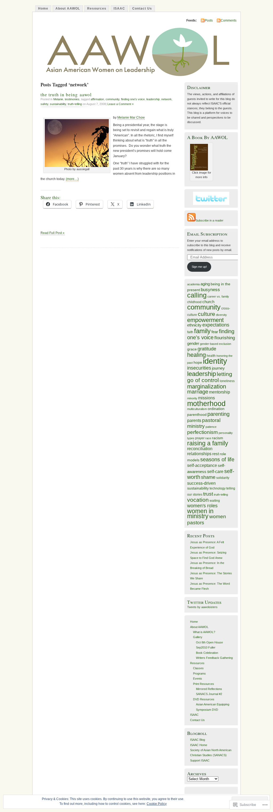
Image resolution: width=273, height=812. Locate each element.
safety (44, 104)
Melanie (58, 99)
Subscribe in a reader (209, 220)
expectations (215, 325)
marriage (197, 391)
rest (215, 454)
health (211, 356)
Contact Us (142, 8)
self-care (215, 471)
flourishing (224, 337)
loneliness (227, 381)
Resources (96, 8)
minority (192, 398)
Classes (198, 668)
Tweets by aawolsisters (202, 607)
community (112, 99)
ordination (216, 409)
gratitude (207, 348)
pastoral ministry (203, 423)
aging (205, 284)
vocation (198, 500)
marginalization (206, 386)
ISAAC (119, 8)
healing (196, 354)
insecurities (199, 368)
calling (197, 295)
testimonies (72, 99)
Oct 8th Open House (209, 642)
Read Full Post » (53, 233)
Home (43, 8)
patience (211, 426)
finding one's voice (133, 99)
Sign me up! (199, 266)
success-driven (201, 483)
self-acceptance (202, 465)
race (208, 438)
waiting (215, 501)
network (166, 99)
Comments (228, 20)
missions (206, 397)
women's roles (202, 505)
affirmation (97, 99)
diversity (221, 314)
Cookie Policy (157, 804)
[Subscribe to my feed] (191, 220)
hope (198, 363)
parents (194, 420)
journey (218, 368)
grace (192, 349)
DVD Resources (203, 699)
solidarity (222, 478)
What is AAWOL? (204, 632)
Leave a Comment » (120, 104)
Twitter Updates (204, 602)
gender (193, 343)
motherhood (206, 403)
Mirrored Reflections (209, 688)
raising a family (207, 443)
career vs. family (218, 296)
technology (218, 488)
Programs (199, 673)
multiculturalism (197, 409)
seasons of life (217, 459)
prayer (199, 438)
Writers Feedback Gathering (214, 657)
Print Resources (203, 683)
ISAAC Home (198, 745)
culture (206, 314)
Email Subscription (207, 234)
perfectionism (202, 432)
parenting (218, 414)
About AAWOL (67, 8)
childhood (194, 302)
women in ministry (200, 514)
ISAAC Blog (197, 739)
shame (208, 477)
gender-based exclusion (215, 343)
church (208, 302)
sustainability (58, 104)
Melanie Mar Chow (131, 117)
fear (214, 332)
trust (208, 494)
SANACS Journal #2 (209, 694)
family (202, 330)
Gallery (197, 637)
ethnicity (194, 325)
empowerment (205, 320)
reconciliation (199, 448)
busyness (210, 289)
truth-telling (75, 104)
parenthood (197, 415)
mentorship (219, 392)
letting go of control (209, 377)
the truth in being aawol (66, 94)
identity (215, 361)
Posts (209, 20)
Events (197, 678)
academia (193, 284)
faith (190, 332)
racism (217, 438)
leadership (153, 99)
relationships (199, 453)
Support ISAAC (200, 760)
